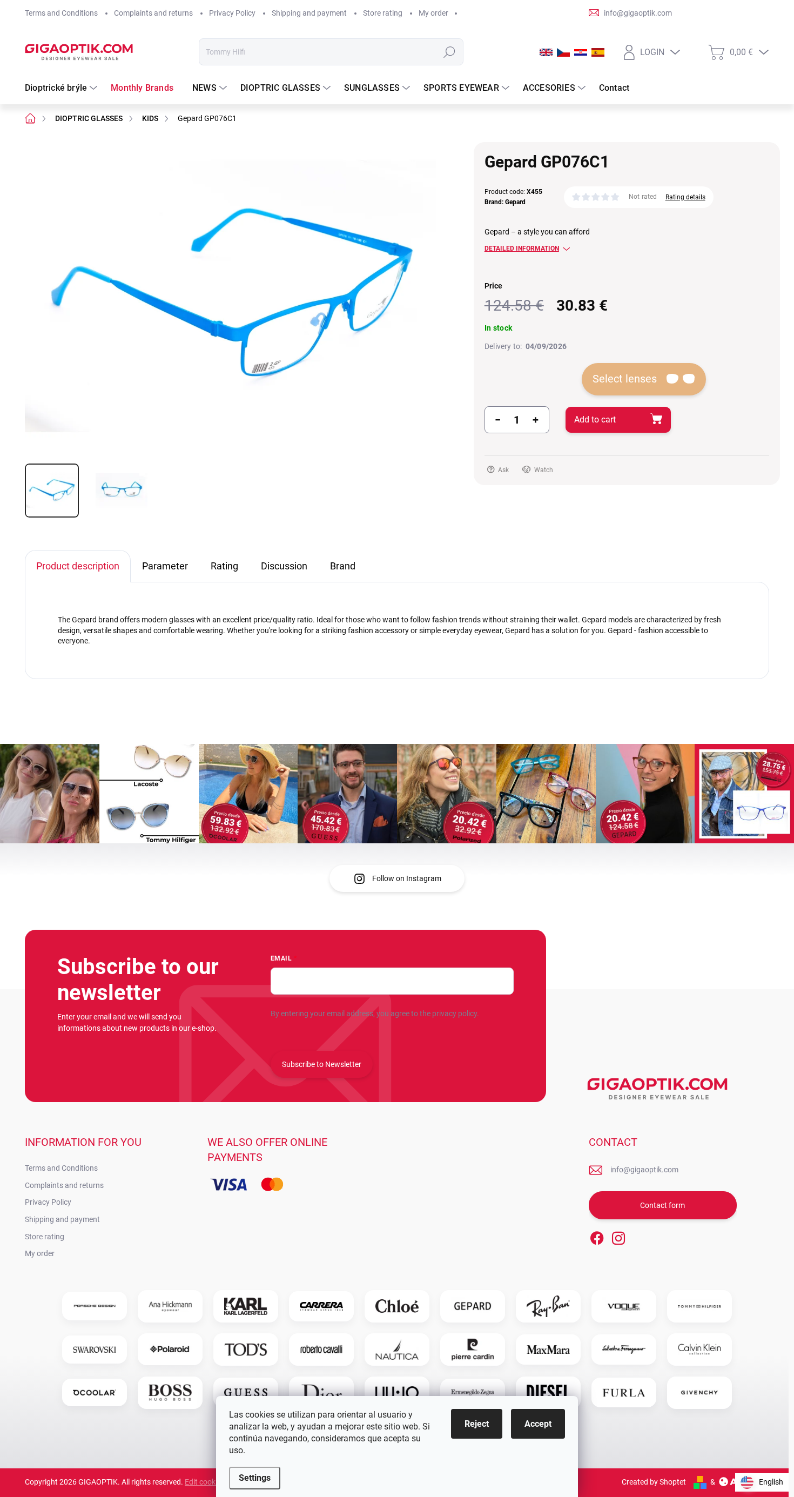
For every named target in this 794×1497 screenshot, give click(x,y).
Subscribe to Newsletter (321, 1064)
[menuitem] (62, 88)
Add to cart (595, 419)
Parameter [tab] (165, 566)
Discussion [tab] (284, 566)
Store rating (382, 13)
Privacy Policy (232, 13)
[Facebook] (597, 1236)
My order (433, 13)
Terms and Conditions (61, 13)
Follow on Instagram (406, 878)
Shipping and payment (309, 13)
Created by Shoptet (654, 1482)
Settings (255, 1478)
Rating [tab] (224, 566)
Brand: (505, 202)
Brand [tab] (342, 566)
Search (449, 52)
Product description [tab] (77, 566)
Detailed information (522, 248)
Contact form (662, 1205)
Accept (537, 1424)
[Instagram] (618, 1236)
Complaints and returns (153, 13)
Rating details (685, 197)
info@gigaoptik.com (644, 1169)
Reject (477, 1424)
